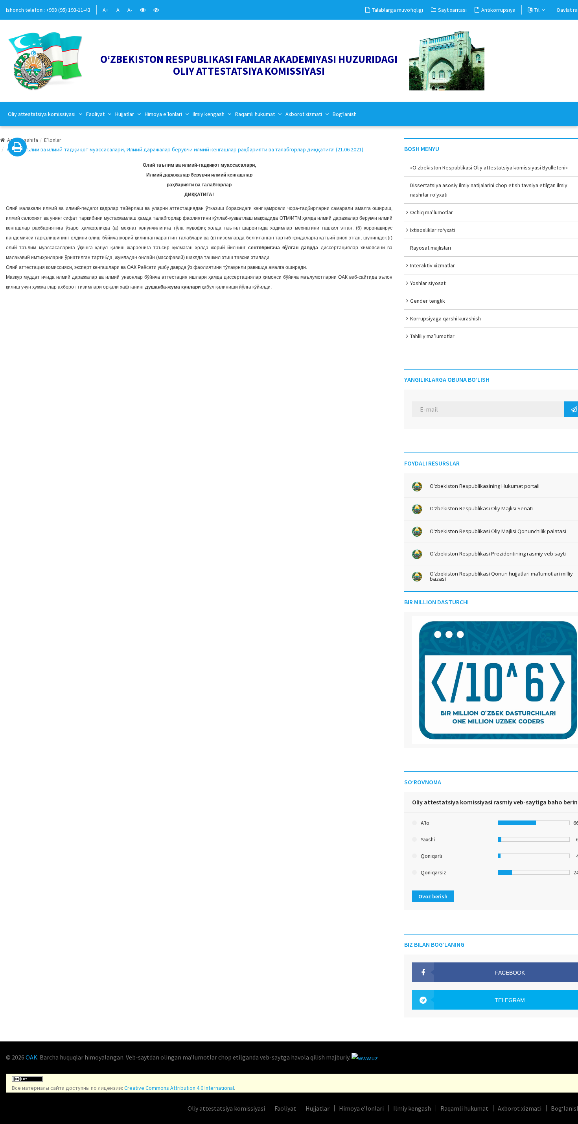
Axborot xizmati (304, 114)
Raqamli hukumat (255, 114)
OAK (31, 1057)
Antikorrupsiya (498, 9)
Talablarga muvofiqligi (397, 9)
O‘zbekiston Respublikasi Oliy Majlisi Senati (481, 508)
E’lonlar (52, 139)
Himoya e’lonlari (164, 114)
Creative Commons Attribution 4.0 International (179, 1087)
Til (536, 9)
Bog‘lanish (345, 114)
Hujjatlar (125, 114)
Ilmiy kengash (209, 114)
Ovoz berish (432, 896)
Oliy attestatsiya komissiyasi (42, 114)
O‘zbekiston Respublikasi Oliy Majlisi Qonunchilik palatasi (498, 531)
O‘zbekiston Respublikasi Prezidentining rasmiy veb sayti (498, 553)
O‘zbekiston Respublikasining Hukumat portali (484, 486)
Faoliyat (96, 114)
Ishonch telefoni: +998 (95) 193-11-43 (48, 9)
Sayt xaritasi (452, 9)
